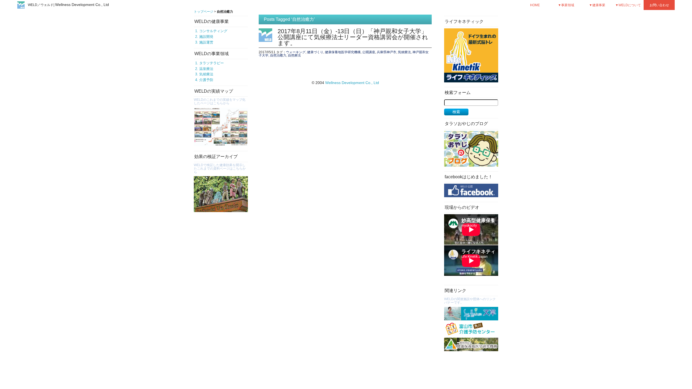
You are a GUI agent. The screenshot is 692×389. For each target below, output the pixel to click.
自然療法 (294, 55)
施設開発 (206, 37)
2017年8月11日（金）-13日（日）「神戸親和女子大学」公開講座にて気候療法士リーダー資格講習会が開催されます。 (353, 37)
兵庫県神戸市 (386, 52)
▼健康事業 (597, 5)
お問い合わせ (659, 5)
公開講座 (368, 52)
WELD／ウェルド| (68, 5)
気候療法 (206, 74)
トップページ (203, 12)
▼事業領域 (566, 5)
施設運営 (206, 42)
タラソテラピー (211, 63)
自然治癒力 (278, 55)
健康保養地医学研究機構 (343, 52)
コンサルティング (213, 31)
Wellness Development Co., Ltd (352, 83)
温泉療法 (206, 69)
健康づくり (315, 52)
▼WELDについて (628, 5)
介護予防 (206, 80)
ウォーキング (295, 52)
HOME (535, 5)
